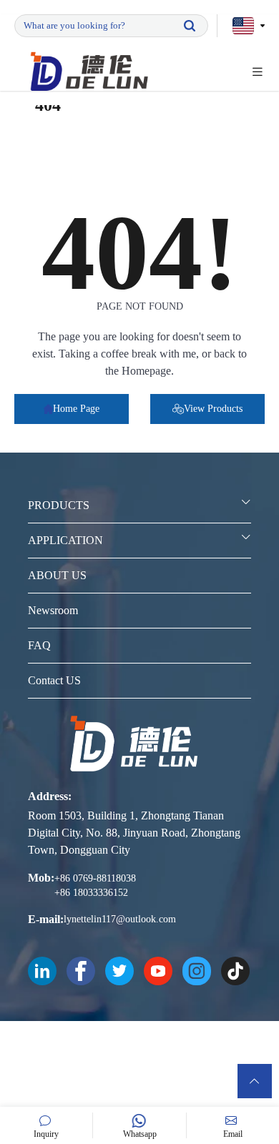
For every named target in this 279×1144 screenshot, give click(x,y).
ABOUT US (57, 575)
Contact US (54, 680)
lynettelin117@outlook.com (120, 919)
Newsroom (53, 610)
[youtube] (158, 971)
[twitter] (119, 971)
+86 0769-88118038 (95, 878)
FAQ (39, 645)
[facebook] (81, 971)
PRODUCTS (58, 505)
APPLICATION (65, 540)
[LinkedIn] (42, 971)
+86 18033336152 (91, 892)
